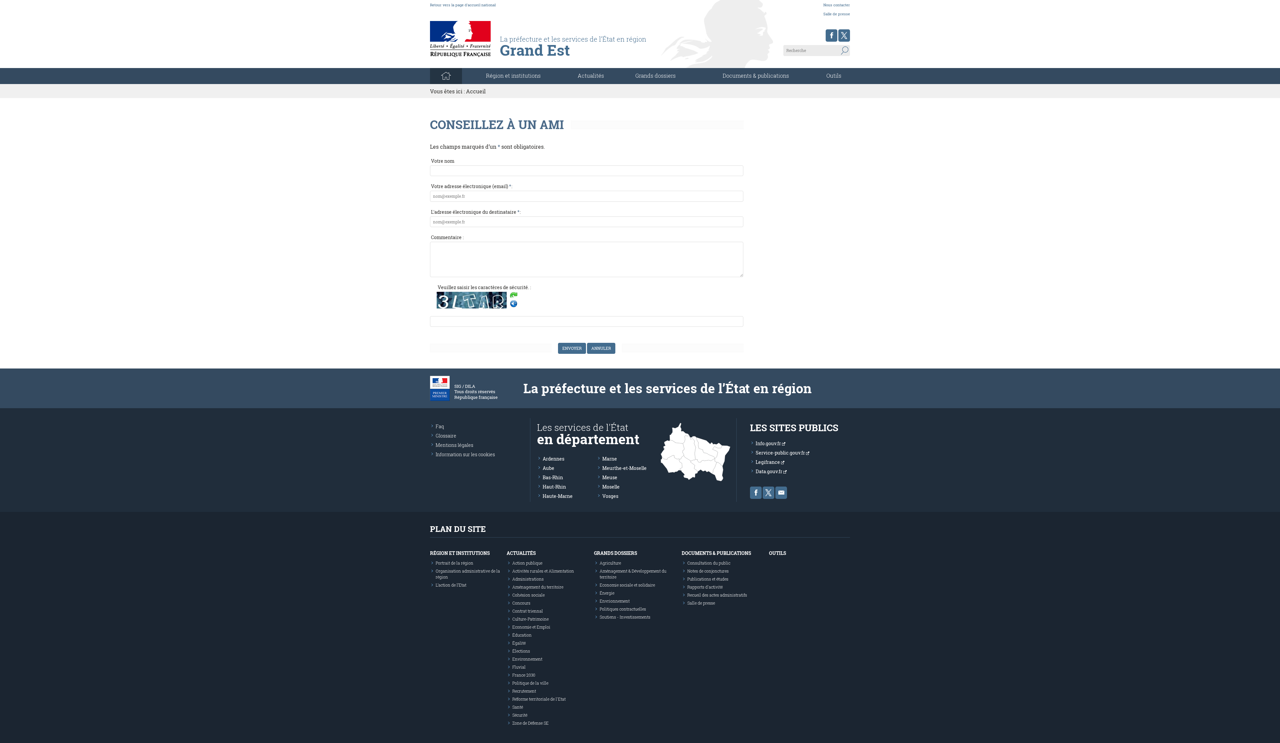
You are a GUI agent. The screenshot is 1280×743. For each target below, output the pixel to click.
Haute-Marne (558, 496)
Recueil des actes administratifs (717, 595)
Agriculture (610, 563)
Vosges (610, 496)
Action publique (527, 563)
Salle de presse (836, 13)
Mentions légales (454, 445)
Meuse (609, 477)
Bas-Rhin (553, 477)
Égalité (519, 643)
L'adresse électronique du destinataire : (476, 212)
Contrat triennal (527, 611)
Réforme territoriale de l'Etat (539, 699)
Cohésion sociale (528, 595)
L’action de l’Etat (451, 585)
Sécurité (519, 715)
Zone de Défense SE (530, 723)
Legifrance (768, 462)
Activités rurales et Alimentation (543, 571)
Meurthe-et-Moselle (624, 468)
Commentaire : (447, 237)
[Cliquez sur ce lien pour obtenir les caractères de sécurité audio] (513, 303)
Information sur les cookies (465, 454)
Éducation (522, 635)
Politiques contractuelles (623, 609)
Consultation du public (708, 563)
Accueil (476, 91)
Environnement (527, 659)
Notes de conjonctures (708, 571)
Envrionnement (615, 601)
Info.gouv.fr (769, 443)
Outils (833, 75)
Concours (521, 603)
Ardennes (553, 459)
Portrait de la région (454, 563)
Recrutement (524, 691)
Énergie (607, 593)
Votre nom (442, 161)
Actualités (591, 75)
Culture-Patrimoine (530, 619)
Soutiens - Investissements (625, 617)
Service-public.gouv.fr (781, 453)
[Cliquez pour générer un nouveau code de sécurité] (513, 295)
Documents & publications (756, 75)
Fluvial (519, 667)
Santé (517, 707)
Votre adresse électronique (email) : (471, 186)
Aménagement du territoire (537, 587)
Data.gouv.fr (769, 471)
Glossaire (446, 436)
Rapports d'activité (705, 587)
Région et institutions (460, 553)
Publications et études (707, 579)
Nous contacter (836, 4)
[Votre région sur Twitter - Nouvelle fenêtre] (844, 35)
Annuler (601, 348)
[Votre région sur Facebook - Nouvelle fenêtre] (831, 35)
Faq (440, 426)
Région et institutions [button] (513, 75)
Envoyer (572, 348)
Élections (521, 651)
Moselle (611, 487)
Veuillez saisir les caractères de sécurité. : (484, 287)
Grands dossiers (655, 75)
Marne (609, 459)
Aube (548, 468)
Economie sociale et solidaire (627, 585)
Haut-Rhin (554, 487)
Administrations (528, 579)
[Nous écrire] (781, 493)
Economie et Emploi (531, 627)
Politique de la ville (530, 683)
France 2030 (523, 675)
